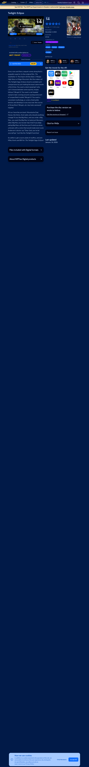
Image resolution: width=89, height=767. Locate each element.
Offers (31, 2)
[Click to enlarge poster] (74, 25)
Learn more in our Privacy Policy (24, 764)
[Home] (4, 2)
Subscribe (39, 2)
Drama (48, 47)
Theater (38, 42)
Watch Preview (27, 26)
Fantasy (54, 47)
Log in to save (12, 45)
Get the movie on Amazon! (56, 114)
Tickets (22, 2)
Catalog (13, 2)
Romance (61, 47)
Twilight (48, 52)
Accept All (73, 759)
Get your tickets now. (66, 7)
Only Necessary (62, 759)
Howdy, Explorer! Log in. (64, 2)
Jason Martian (77, 37)
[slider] (46, 23)
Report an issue (52, 132)
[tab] (63, 109)
